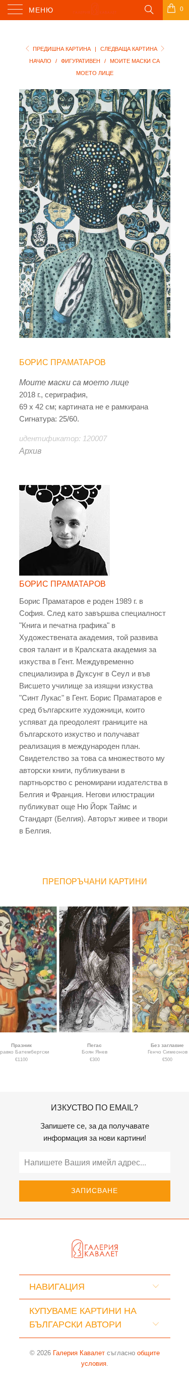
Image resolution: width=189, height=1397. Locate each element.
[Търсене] (148, 9)
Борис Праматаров (62, 362)
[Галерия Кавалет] (94, 10)
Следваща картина (129, 49)
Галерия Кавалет (79, 1353)
